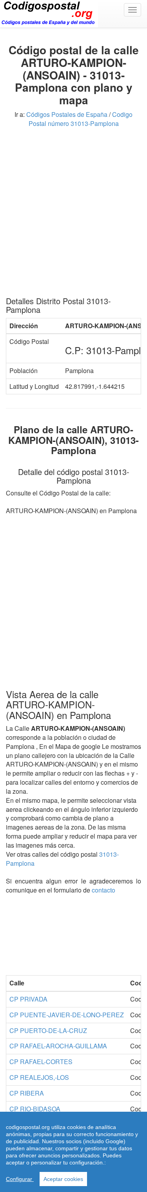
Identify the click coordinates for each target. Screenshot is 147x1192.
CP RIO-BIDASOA (34, 1108)
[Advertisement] (73, 215)
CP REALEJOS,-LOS (39, 1077)
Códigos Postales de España (66, 114)
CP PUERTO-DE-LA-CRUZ (48, 1030)
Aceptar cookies (63, 1179)
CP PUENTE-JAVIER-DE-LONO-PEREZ (66, 1014)
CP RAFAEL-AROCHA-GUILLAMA (58, 1045)
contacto (103, 889)
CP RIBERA (26, 1093)
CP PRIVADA (28, 998)
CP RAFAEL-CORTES (41, 1061)
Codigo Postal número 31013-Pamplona (81, 119)
